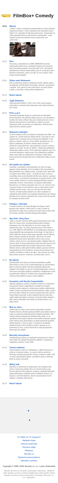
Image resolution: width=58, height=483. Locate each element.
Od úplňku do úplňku (19, 164)
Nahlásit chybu (29, 440)
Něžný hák (14, 364)
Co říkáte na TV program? (29, 437)
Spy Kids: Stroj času (19, 218)
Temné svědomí (16, 347)
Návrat (13, 26)
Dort (11, 61)
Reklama (29, 450)
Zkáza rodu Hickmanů (19, 80)
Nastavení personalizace (29, 457)
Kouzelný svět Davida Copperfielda (26, 281)
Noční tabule (15, 95)
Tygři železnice (16, 100)
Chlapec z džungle (18, 204)
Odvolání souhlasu (29, 460)
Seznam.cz (29, 454)
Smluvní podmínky (29, 444)
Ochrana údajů (29, 447)
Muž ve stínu (15, 307)
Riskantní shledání (18, 132)
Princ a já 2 (14, 113)
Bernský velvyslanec (19, 335)
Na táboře (14, 260)
